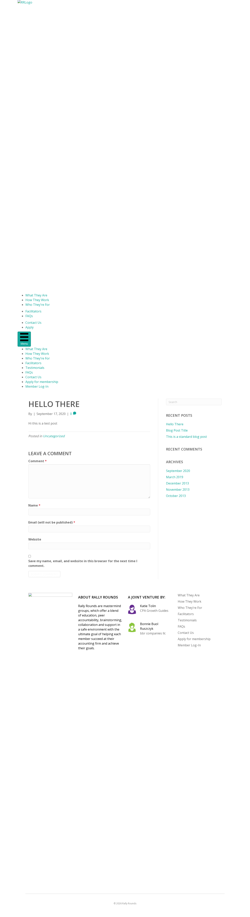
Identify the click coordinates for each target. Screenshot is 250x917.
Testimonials (34, 368)
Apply (29, 327)
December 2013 (177, 483)
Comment (37, 461)
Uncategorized (54, 436)
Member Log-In (36, 386)
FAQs (29, 316)
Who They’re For (37, 304)
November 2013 (177, 489)
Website (34, 539)
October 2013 (176, 496)
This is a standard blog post (186, 436)
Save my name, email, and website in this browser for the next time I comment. (82, 563)
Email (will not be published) (51, 522)
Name (34, 505)
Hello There (174, 424)
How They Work (37, 300)
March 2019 (174, 477)
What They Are (36, 295)
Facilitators (33, 311)
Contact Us (33, 322)
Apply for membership (41, 382)
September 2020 (178, 471)
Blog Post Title (177, 430)
